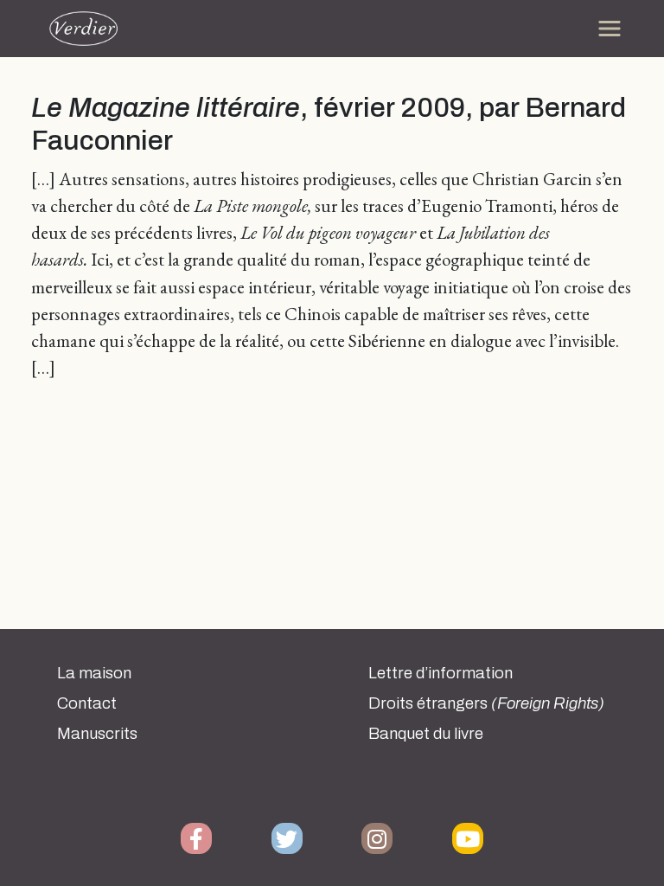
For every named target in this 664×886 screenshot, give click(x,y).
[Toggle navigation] (609, 28)
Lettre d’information (440, 673)
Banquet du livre (425, 733)
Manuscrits (97, 733)
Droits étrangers (486, 703)
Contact (87, 703)
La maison (94, 673)
